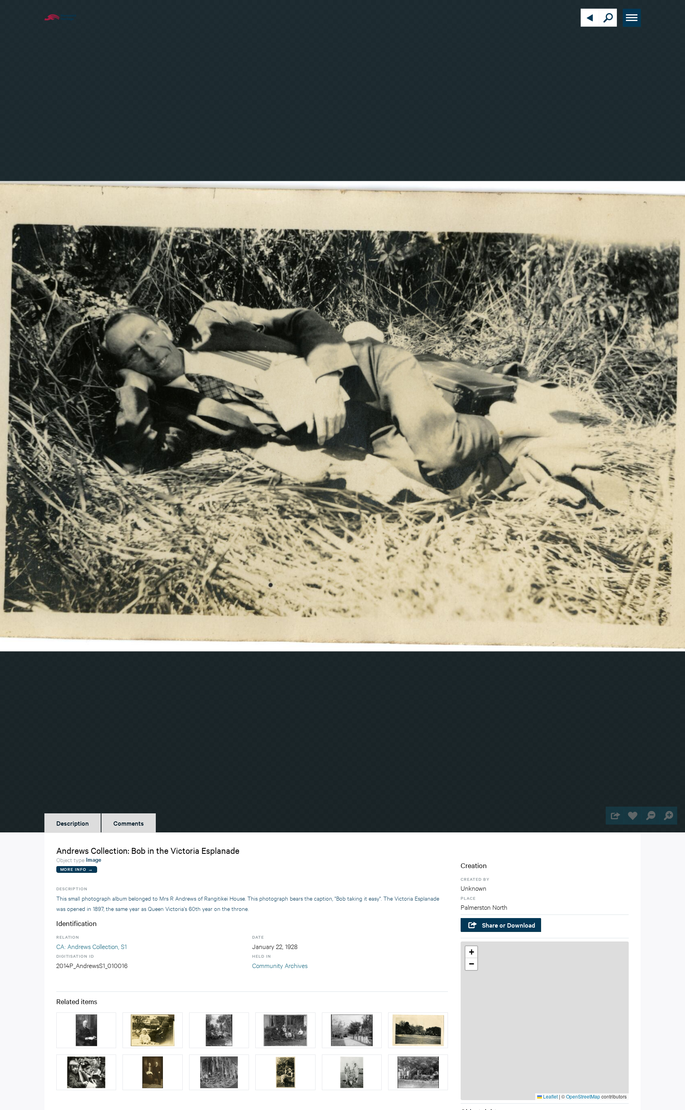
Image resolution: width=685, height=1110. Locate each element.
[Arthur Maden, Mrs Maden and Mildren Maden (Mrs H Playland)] (352, 1072)
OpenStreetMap (583, 1096)
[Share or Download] (615, 815)
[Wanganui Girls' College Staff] (285, 1030)
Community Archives (280, 965)
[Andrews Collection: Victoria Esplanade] (418, 1030)
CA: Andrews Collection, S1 (91, 946)
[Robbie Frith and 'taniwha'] (86, 1072)
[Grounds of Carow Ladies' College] (418, 1072)
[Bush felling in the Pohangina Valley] (219, 1072)
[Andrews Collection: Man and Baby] (152, 1030)
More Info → (76, 869)
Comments (128, 823)
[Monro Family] (219, 1030)
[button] (471, 952)
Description (72, 823)
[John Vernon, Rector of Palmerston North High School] (86, 1030)
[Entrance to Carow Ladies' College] (352, 1030)
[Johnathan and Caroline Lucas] (152, 1072)
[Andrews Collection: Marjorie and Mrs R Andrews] (285, 1072)
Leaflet (550, 1096)
